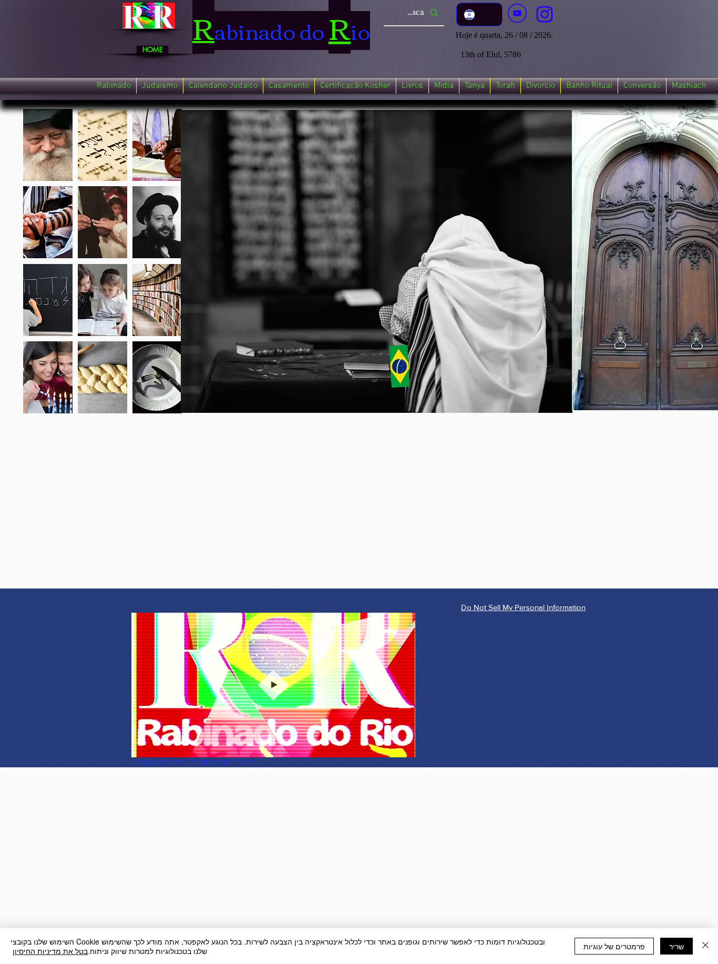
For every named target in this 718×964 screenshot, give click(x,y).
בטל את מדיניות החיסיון (50, 951)
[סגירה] (705, 946)
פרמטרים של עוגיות (614, 946)
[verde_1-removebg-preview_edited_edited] (544, 14)
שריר (676, 946)
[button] (113, 86)
